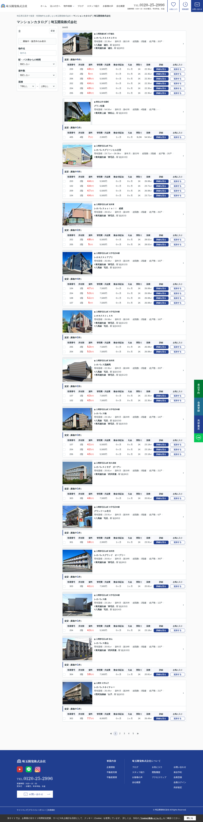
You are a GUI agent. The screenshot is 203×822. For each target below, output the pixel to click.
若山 (110, 639)
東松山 (111, 113)
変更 (53, 31)
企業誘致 (111, 767)
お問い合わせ (197, 9)
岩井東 (111, 204)
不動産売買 (112, 772)
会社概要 (120, 5)
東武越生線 (101, 48)
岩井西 (111, 360)
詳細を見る (161, 69)
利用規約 (51, 810)
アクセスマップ (159, 777)
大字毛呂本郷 (114, 253)
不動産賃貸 (112, 777)
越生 (106, 45)
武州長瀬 (112, 474)
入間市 (98, 683)
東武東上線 (101, 113)
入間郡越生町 (101, 34)
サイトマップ (22, 810)
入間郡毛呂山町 (102, 146)
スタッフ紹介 (93, 5)
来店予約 (178, 772)
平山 (110, 146)
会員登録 (178, 777)
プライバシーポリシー (38, 810)
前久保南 (112, 463)
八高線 (99, 45)
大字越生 (110, 34)
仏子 (110, 694)
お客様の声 (108, 5)
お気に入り (173, 9)
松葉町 (106, 102)
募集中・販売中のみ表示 (34, 41)
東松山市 (99, 102)
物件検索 (68, 5)
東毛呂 (111, 157)
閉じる (190, 818)
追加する (177, 69)
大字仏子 (105, 683)
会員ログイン (180, 782)
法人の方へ (55, 5)
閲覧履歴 (185, 9)
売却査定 (178, 787)
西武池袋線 (101, 694)
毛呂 (106, 267)
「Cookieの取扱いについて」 (151, 818)
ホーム (43, 5)
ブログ (80, 5)
